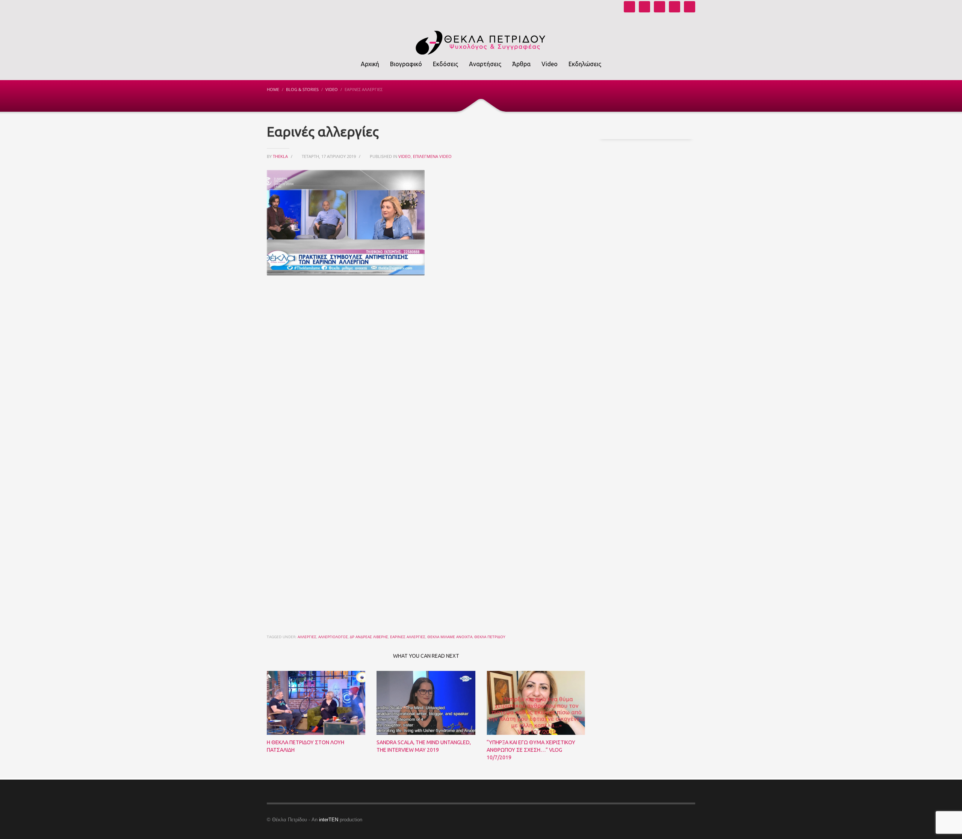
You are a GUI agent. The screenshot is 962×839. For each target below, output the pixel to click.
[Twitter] (674, 6)
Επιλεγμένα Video (432, 156)
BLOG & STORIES (302, 89)
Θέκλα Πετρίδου (489, 636)
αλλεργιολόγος (333, 636)
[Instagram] (644, 6)
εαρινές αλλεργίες (407, 636)
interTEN (328, 819)
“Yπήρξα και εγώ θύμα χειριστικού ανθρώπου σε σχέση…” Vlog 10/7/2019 (531, 749)
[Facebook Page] (659, 6)
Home (273, 89)
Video (331, 89)
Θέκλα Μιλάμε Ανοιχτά (449, 636)
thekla (281, 156)
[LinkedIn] (689, 6)
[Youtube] (629, 6)
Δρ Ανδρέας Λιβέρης (369, 636)
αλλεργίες (307, 636)
